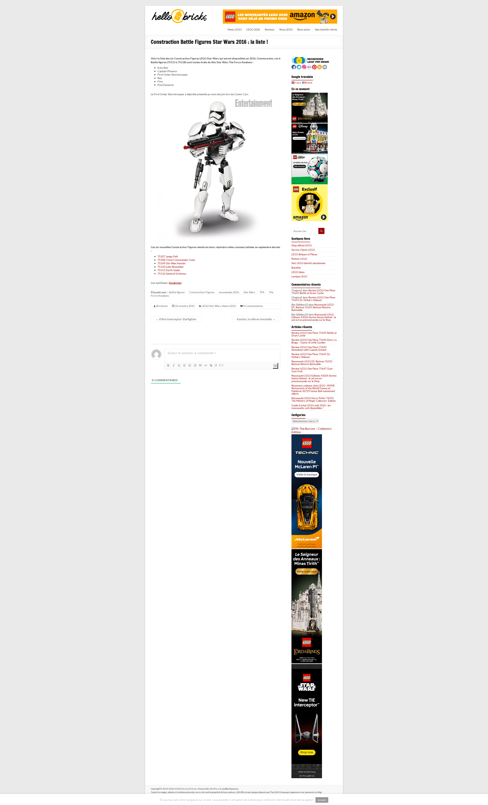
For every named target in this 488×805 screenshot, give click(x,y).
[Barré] (184, 365)
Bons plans (303, 29)
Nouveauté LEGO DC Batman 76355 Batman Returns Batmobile (312, 307)
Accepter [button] (322, 800)
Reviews (269, 29)
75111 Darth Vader (168, 270)
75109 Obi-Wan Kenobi (171, 263)
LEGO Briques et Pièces (304, 254)
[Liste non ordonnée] (195, 365)
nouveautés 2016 (229, 292)
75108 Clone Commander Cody (176, 259)
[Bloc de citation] (200, 365)
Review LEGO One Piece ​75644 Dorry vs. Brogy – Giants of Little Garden (314, 341)
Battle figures (177, 292)
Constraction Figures (201, 292)
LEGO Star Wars (211, 305)
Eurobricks (175, 282)
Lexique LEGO (299, 276)
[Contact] (324, 66)
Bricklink (296, 267)
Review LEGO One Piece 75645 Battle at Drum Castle (313, 292)
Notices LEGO (299, 258)
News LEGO (235, 29)
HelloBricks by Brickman (185, 788)
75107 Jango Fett (167, 256)
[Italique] (173, 365)
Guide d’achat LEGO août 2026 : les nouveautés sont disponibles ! (311, 407)
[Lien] (211, 365)
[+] (221, 365)
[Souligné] (179, 365)
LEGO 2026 (253, 29)
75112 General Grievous (171, 273)
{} (216, 365)
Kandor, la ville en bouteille (256, 319)
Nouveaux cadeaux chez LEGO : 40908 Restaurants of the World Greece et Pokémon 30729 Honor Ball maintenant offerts (313, 389)
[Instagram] (304, 66)
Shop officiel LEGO (301, 245)
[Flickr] (309, 66)
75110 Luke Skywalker (170, 266)
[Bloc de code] (205, 365)
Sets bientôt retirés (326, 29)
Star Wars (249, 292)
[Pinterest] (314, 66)
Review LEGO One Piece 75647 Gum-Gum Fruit (312, 370)
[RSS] (319, 66)
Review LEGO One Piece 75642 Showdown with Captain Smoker (309, 348)
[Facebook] (293, 66)
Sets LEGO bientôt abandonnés (308, 263)
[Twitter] (299, 66)
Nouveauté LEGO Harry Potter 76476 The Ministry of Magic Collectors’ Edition (313, 399)
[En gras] (168, 365)
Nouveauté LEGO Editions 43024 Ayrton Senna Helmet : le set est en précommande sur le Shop (313, 317)
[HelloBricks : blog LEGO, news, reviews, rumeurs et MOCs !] (179, 10)
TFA (262, 292)
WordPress (214, 788)
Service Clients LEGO (303, 249)
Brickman (162, 305)
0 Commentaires (253, 305)
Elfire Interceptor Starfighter (176, 319)
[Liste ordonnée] (189, 365)
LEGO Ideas (298, 272)
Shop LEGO (286, 29)
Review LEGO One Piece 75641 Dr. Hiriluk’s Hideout (313, 299)
